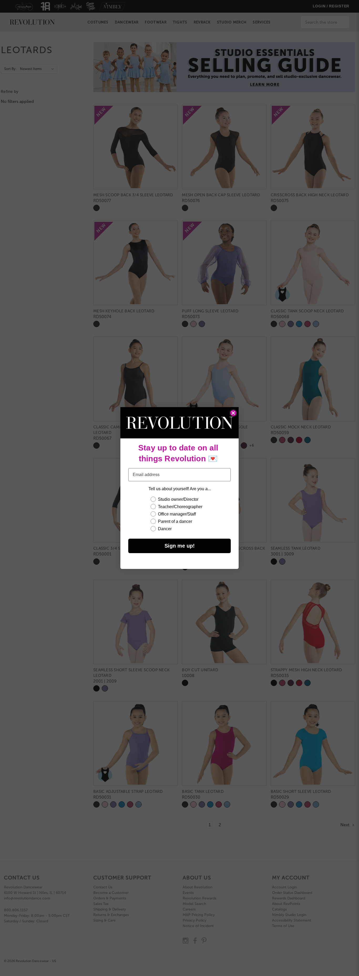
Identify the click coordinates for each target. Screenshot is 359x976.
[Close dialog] (233, 413)
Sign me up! (180, 546)
